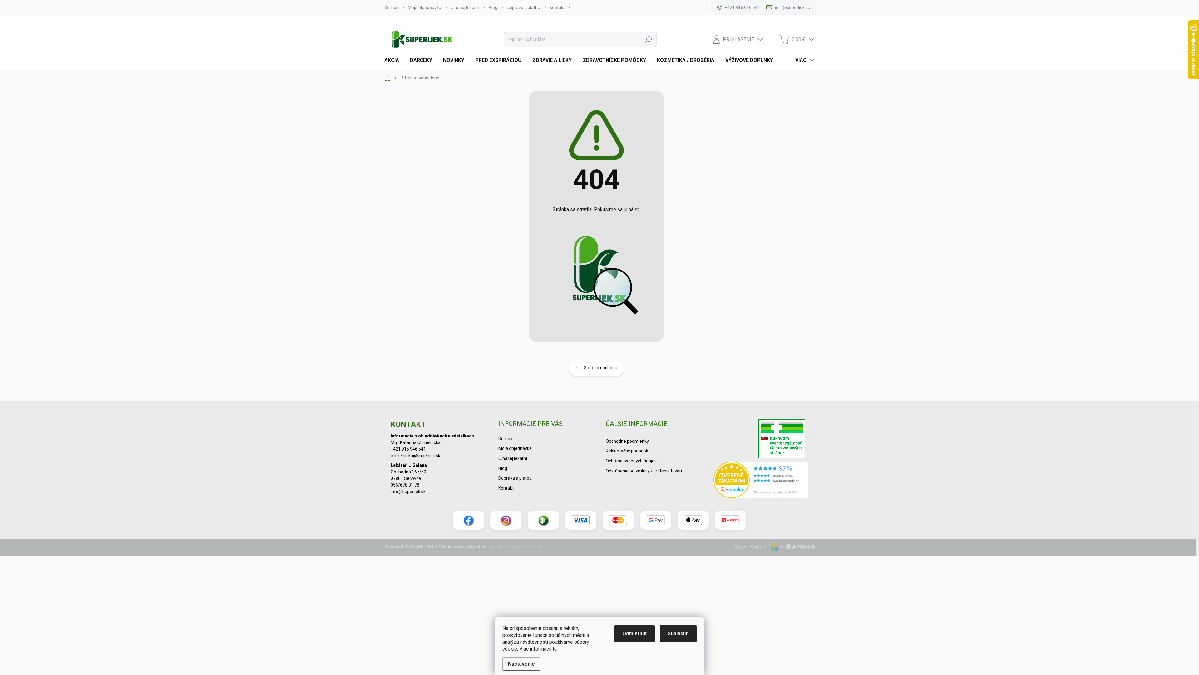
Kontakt (557, 7)
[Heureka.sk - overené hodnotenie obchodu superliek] (761, 480)
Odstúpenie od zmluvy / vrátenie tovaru (644, 470)
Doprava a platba (523, 7)
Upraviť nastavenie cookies (514, 546)
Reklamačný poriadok (627, 450)
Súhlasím (678, 634)
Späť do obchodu (600, 367)
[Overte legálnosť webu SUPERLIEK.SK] (781, 439)
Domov (391, 7)
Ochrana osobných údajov (631, 460)
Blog (493, 7)
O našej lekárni (465, 7)
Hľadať (648, 39)
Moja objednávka (424, 7)
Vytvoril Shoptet (751, 546)
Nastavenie (521, 664)
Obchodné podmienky (627, 441)
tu (555, 649)
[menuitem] (394, 60)
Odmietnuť (634, 634)
